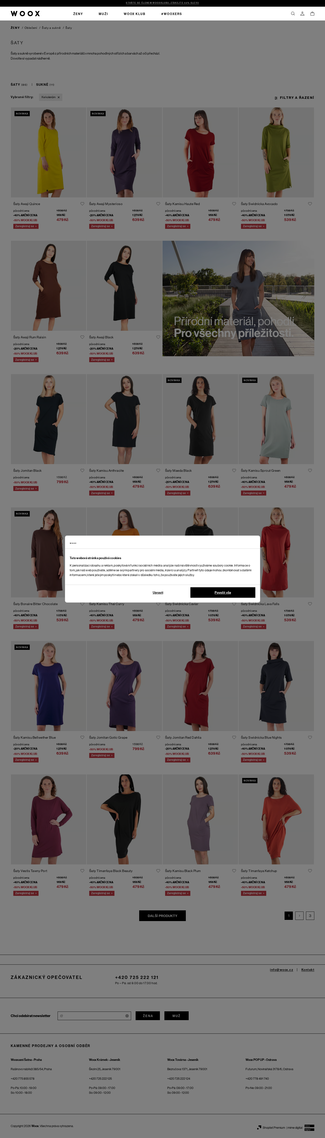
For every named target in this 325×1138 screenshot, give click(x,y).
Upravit (158, 592)
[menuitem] (78, 13)
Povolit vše (223, 592)
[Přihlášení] (302, 13)
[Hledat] (293, 13)
